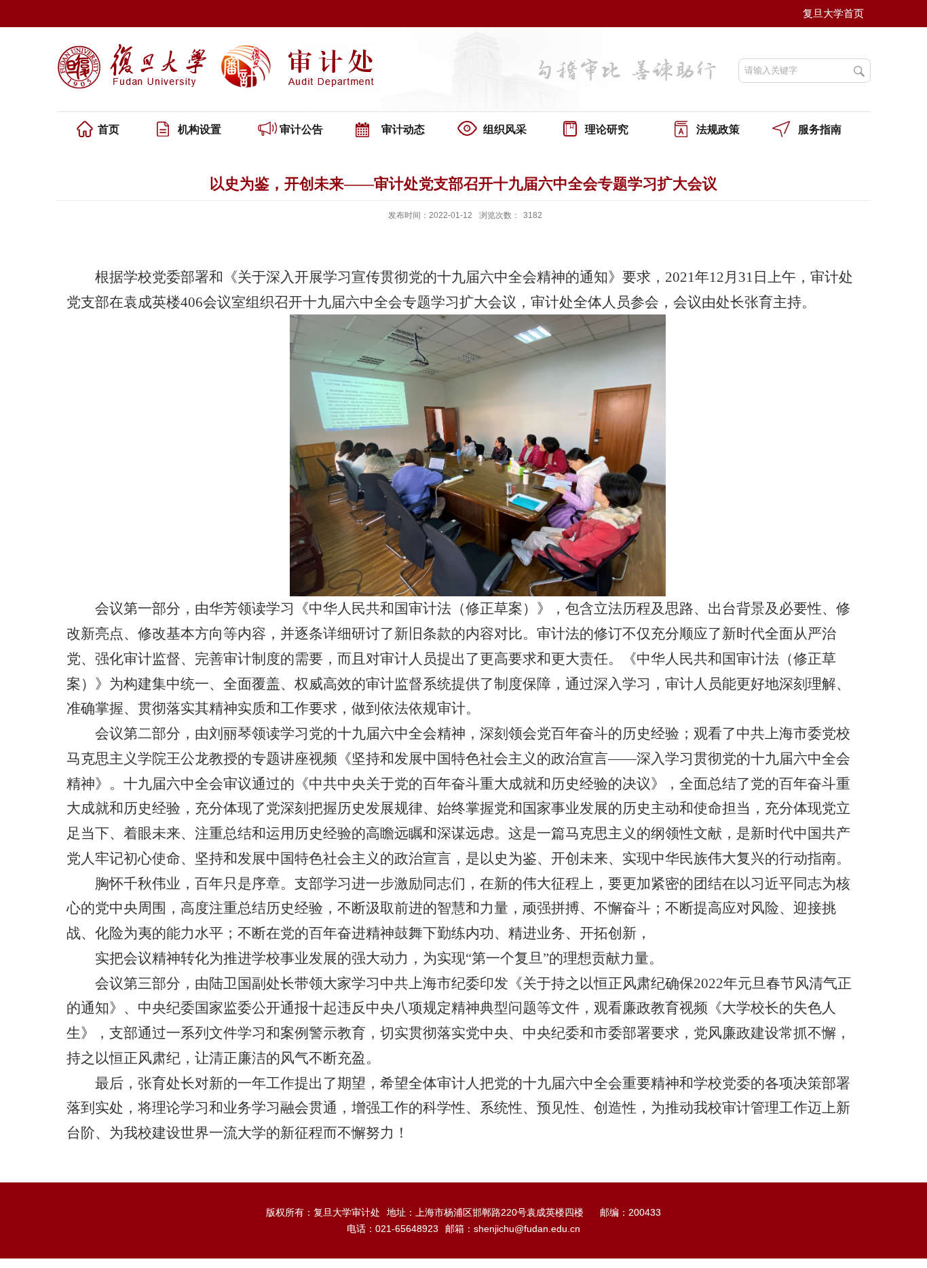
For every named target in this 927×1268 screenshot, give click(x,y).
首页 (108, 129)
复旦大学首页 (833, 13)
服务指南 (819, 129)
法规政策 (718, 129)
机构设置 (199, 129)
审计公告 (301, 129)
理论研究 (606, 129)
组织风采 (505, 129)
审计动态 (403, 129)
